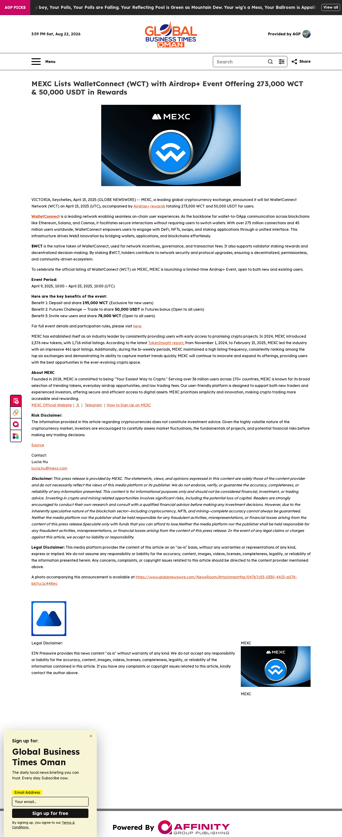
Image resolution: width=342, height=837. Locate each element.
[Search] (270, 61)
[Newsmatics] (15, 436)
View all (330, 7)
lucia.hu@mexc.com (49, 468)
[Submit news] (15, 401)
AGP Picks (15, 7)
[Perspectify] (15, 412)
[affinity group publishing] (15, 424)
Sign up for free (50, 813)
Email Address (27, 792)
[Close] (91, 736)
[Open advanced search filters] (281, 61)
